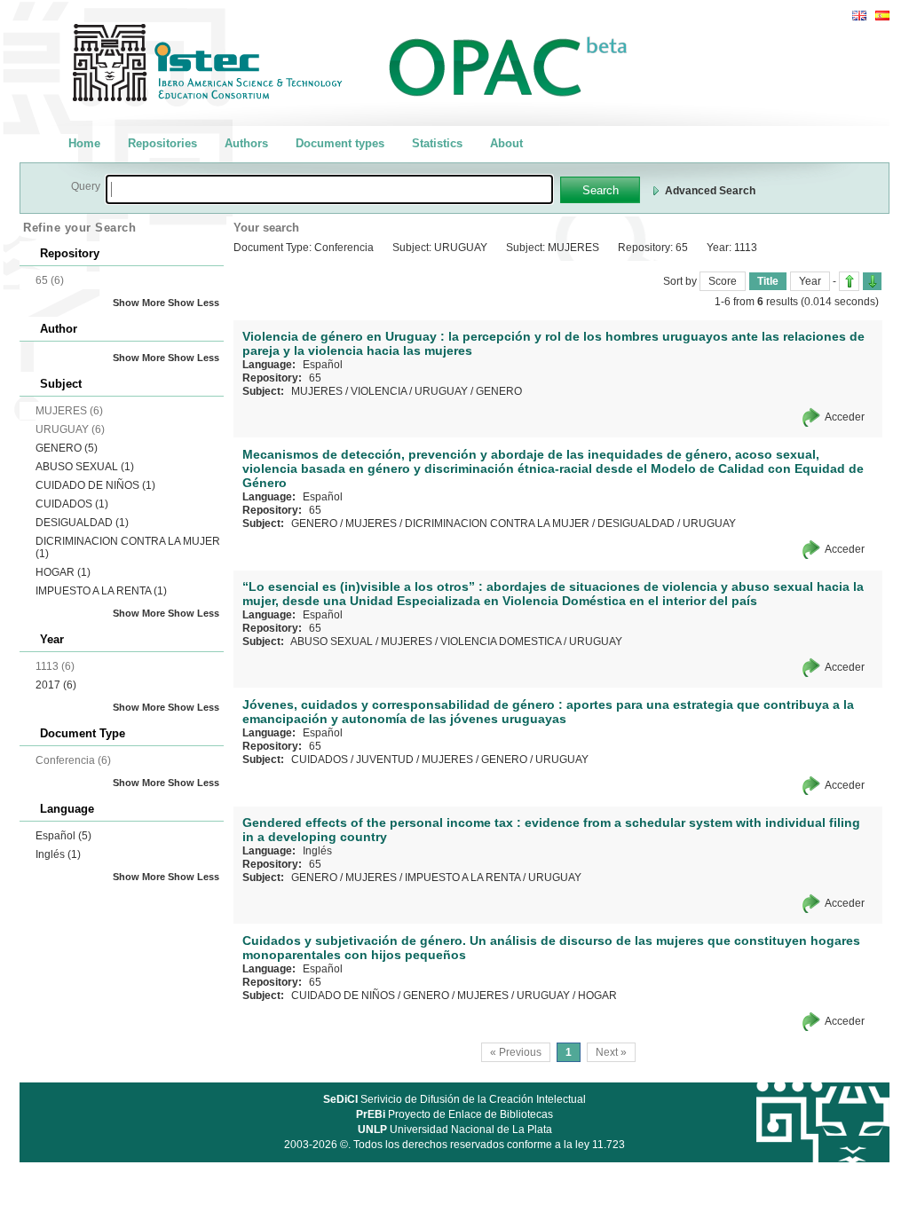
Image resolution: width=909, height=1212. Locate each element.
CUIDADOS (72, 504)
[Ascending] (849, 281)
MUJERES (317, 391)
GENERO (67, 448)
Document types (340, 143)
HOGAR (63, 572)
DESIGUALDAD (82, 522)
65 (315, 378)
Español (63, 836)
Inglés (58, 854)
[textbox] (329, 189)
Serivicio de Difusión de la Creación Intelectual (454, 1099)
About (506, 143)
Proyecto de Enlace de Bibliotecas (454, 1114)
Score (722, 281)
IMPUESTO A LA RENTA (101, 591)
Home (84, 143)
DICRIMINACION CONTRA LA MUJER (497, 523)
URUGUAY (441, 391)
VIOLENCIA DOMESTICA (500, 641)
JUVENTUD (385, 759)
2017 (56, 685)
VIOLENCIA (379, 391)
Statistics (437, 143)
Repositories (162, 143)
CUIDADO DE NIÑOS (95, 485)
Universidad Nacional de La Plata (455, 1129)
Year (810, 281)
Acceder (845, 417)
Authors (246, 143)
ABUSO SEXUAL (85, 466)
